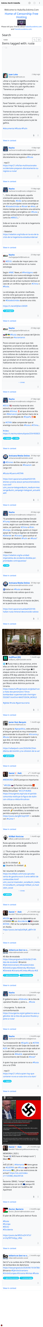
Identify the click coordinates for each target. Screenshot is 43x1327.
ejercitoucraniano (12, 975)
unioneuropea (27, 975)
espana (8, 438)
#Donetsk (7, 970)
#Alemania (19, 1164)
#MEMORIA (8, 779)
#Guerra (13, 473)
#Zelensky (21, 968)
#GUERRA (10, 1167)
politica (8, 894)
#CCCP (22, 791)
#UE (36, 970)
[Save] (39, 40)
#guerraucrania (23, 703)
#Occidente (8, 1229)
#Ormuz (13, 411)
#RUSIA (7, 785)
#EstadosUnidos (12, 206)
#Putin (24, 128)
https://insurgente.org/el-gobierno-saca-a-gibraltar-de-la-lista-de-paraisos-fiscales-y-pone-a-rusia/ (21, 1016)
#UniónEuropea (10, 968)
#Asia (33, 206)
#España (27, 417)
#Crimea (24, 970)
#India (18, 201)
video (17, 438)
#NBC (11, 272)
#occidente (22, 921)
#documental (9, 128)
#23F (5, 1048)
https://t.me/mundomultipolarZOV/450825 (21, 433)
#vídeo (6, 431)
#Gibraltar (23, 999)
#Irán (31, 527)
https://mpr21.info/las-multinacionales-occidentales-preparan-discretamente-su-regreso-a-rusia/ (21, 168)
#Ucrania (18, 535)
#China (35, 283)
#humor (10, 819)
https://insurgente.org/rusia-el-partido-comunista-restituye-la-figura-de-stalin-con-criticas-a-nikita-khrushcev (20, 796)
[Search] (34, 40)
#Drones (9, 462)
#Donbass (31, 968)
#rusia (12, 703)
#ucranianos (19, 337)
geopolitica (9, 756)
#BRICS (14, 217)
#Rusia (18, 128)
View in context (9, 140)
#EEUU (9, 261)
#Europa (6, 530)
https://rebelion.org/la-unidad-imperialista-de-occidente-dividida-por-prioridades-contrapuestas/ (19, 558)
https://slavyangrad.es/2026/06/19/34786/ (21, 1267)
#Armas (29, 1273)
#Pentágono (27, 272)
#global (6, 703)
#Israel (24, 206)
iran (7, 565)
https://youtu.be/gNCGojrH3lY (16, 816)
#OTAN (8, 422)
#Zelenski (7, 535)
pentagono (9, 311)
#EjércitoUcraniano (11, 965)
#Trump (6, 521)
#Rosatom (27, 465)
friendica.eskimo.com (23, 29)
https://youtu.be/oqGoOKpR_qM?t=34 (19, 929)
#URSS (28, 791)
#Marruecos (12, 414)
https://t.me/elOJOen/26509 (15, 306)
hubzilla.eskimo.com (33, 26)
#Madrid (18, 1054)
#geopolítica (20, 729)
